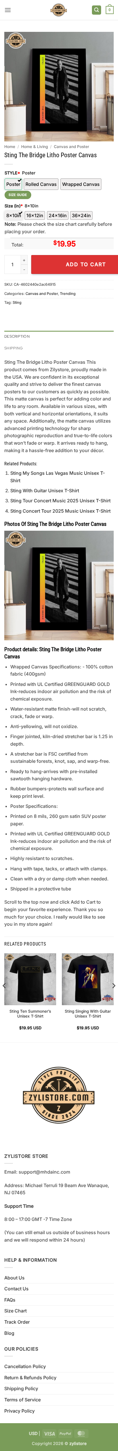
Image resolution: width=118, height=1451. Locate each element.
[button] (7, 10)
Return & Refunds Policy (30, 1377)
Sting (17, 302)
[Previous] (4, 997)
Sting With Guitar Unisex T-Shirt (44, 490)
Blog (9, 1333)
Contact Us (16, 1288)
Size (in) (14, 205)
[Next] (113, 997)
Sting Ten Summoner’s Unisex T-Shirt (30, 1014)
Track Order (17, 1322)
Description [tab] (17, 336)
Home (9, 146)
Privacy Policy (19, 1411)
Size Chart (15, 1311)
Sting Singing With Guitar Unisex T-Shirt (88, 1014)
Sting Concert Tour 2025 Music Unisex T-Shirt (60, 511)
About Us (14, 1278)
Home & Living (34, 146)
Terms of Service (22, 1400)
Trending (68, 293)
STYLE (12, 172)
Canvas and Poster (71, 146)
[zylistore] (58, 10)
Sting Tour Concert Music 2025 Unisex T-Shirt (60, 500)
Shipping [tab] (13, 348)
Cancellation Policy (25, 1366)
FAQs (9, 1300)
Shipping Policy (21, 1388)
